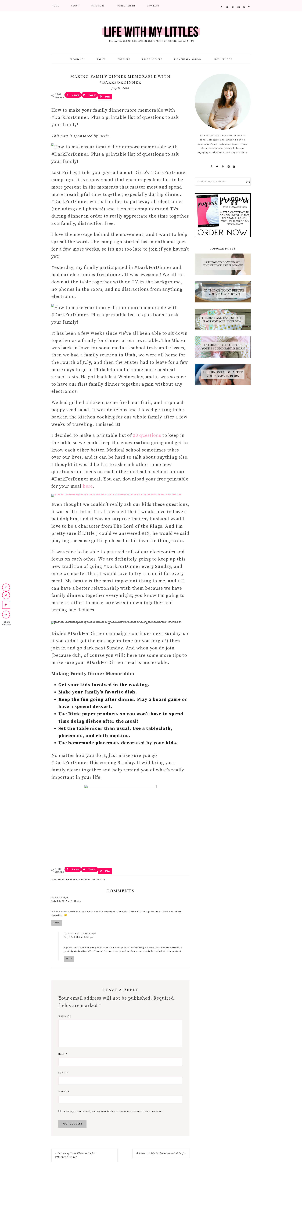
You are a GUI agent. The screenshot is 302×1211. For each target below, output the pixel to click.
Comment (64, 1015)
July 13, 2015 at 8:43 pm (79, 937)
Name (63, 1054)
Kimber (56, 897)
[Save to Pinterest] (6, 605)
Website (64, 1091)
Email (63, 1072)
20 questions (147, 435)
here (88, 486)
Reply (56, 923)
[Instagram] (238, 2)
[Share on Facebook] (6, 587)
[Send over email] (6, 614)
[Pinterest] (233, 2)
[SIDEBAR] (223, 236)
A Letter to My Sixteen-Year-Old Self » (161, 1153)
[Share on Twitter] (6, 595)
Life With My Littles (151, 33)
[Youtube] (244, 2)
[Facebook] (221, 2)
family (101, 879)
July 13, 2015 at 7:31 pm (66, 901)
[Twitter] (227, 2)
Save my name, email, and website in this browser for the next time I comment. (113, 1111)
